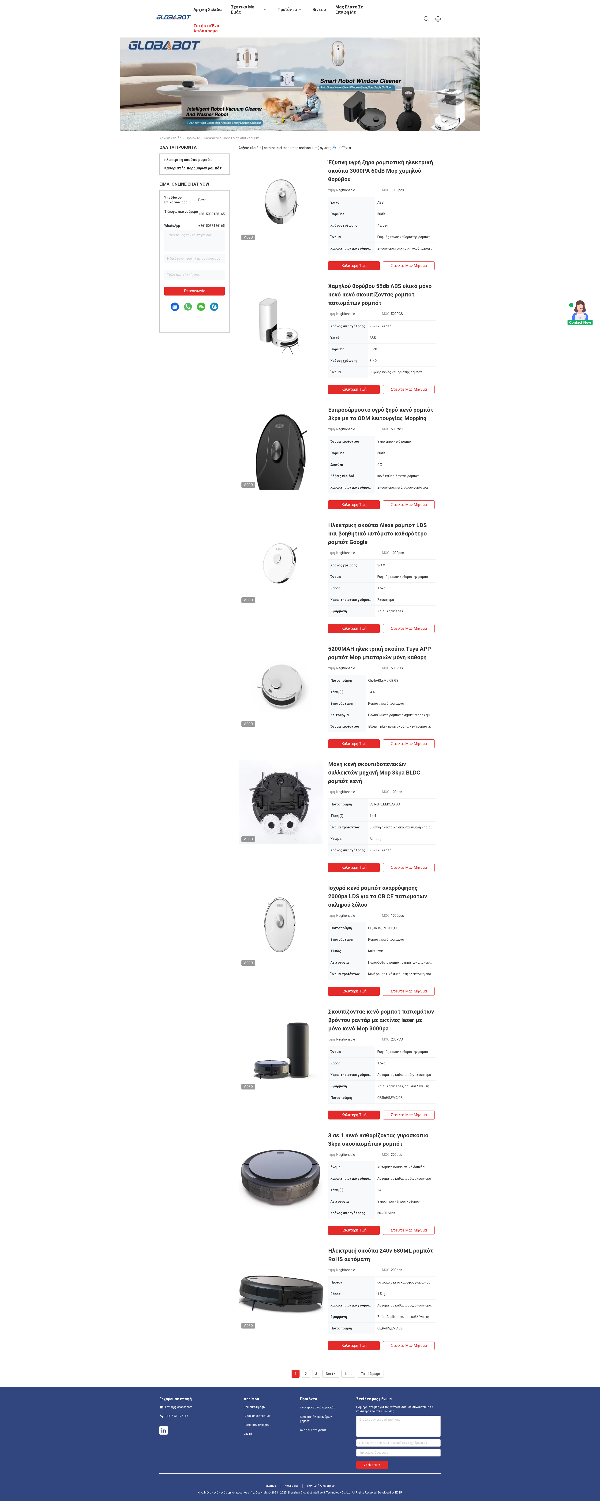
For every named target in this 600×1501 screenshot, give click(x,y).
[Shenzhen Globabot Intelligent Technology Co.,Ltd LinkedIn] (163, 1430)
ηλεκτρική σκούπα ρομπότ (188, 159)
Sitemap (271, 1485)
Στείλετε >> (372, 1465)
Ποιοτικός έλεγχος (256, 1424)
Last (348, 1374)
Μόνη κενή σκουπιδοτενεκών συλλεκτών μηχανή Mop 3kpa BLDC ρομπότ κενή (374, 772)
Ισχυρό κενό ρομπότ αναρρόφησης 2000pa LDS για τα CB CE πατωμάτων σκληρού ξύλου (377, 896)
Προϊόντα (193, 138)
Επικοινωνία (194, 291)
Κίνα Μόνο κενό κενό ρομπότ (217, 1492)
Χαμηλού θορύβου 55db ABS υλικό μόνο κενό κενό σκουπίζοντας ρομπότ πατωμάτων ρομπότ (380, 294)
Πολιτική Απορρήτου (321, 1485)
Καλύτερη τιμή (354, 265)
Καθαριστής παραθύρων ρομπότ (193, 168)
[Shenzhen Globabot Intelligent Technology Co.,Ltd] (173, 17)
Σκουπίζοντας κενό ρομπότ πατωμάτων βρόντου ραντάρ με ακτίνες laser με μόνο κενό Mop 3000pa (381, 1020)
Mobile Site (291, 1485)
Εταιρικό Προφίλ (255, 1407)
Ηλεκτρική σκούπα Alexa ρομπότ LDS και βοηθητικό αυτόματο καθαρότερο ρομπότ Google (377, 533)
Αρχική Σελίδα (170, 138)
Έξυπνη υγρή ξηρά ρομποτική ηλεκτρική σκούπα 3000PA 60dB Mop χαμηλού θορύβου (380, 171)
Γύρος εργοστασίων (257, 1416)
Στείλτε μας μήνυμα (409, 265)
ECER (398, 1492)
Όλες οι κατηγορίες (313, 1430)
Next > (331, 1374)
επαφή (248, 1433)
